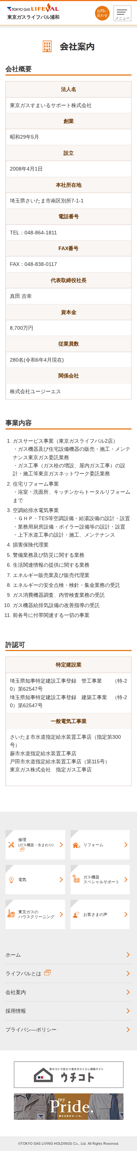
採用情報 (15, 1011)
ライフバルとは (23, 973)
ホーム (13, 955)
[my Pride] (68, 1106)
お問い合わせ (102, 13)
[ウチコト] (68, 1074)
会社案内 (15, 992)
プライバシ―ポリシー (31, 1030)
